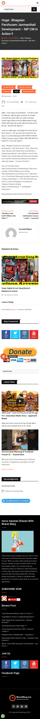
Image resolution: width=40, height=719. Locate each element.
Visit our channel (7, 469)
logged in (14, 309)
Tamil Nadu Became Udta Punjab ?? (14, 626)
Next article (33, 211)
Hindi (16, 91)
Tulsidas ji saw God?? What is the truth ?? (9, 215)
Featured (6, 91)
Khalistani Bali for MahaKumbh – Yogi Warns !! (18, 635)
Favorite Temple (24, 87)
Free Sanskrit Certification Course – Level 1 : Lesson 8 (30, 215)
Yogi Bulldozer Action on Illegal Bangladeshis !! (18, 617)
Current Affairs (14, 38)
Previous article (8, 211)
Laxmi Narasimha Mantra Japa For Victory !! (17, 613)
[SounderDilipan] (22, 102)
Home (5, 38)
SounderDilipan (25, 229)
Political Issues (28, 91)
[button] (3, 356)
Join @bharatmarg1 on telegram (17, 501)
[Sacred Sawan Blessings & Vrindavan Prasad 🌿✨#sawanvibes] (20, 439)
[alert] (20, 491)
